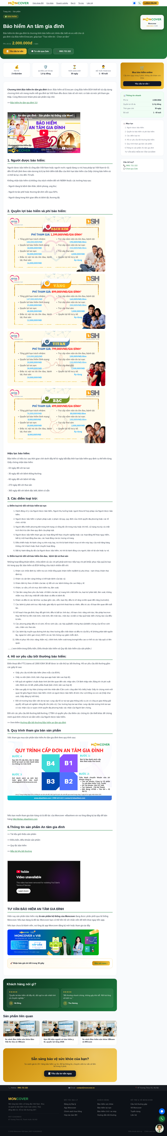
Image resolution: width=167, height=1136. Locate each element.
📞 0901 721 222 (63, 51)
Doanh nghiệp (62, 3)
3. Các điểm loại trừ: (132, 136)
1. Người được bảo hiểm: (134, 128)
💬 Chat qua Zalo (130, 169)
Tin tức (81, 3)
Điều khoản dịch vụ (135, 1131)
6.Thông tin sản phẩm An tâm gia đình (139, 148)
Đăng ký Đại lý (70, 1104)
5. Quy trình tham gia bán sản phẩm (138, 144)
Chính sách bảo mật (151, 1131)
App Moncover (70, 1108)
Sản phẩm (16, 12)
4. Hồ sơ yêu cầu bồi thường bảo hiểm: (140, 140)
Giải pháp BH (38, 3)
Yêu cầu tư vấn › (142, 84)
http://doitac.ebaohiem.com (25, 819)
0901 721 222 (23, 1088)
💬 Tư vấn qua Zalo (40, 51)
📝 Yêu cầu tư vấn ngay (60, 1073)
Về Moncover (136, 1108)
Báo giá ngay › (101, 963)
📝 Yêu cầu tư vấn (15, 51)
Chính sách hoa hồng (73, 1111)
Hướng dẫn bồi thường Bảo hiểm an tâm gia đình (43, 722)
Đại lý (73, 3)
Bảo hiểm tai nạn (104, 1108)
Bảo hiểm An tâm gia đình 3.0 (23, 103)
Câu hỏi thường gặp (139, 1104)
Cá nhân (49, 3)
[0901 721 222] (140, 3)
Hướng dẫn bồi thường (106, 1115)
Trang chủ (7, 12)
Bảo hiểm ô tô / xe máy (106, 1111)
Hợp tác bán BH (70, 1115)
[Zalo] (134, 3)
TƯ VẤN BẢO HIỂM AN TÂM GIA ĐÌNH (140, 152)
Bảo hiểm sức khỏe (105, 1104)
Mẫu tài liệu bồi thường (21, 851)
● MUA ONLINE (151, 3)
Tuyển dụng (135, 1111)
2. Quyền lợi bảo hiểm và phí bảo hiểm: (140, 132)
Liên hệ (90, 3)
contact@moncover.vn (86, 1088)
